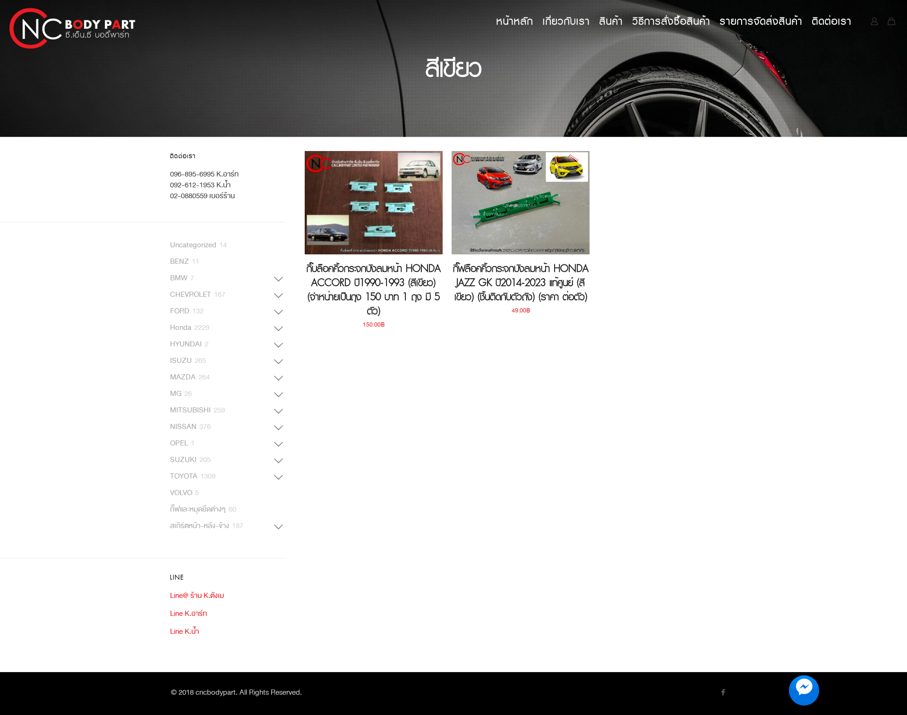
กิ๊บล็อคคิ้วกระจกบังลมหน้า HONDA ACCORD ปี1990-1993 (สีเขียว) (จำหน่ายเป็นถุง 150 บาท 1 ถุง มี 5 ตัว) (374, 290)
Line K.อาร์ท (188, 613)
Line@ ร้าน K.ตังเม (197, 595)
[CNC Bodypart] (73, 21)
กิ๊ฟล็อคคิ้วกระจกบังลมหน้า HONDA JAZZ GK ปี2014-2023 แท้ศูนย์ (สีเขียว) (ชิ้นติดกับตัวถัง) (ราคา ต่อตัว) (521, 282)
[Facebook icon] (723, 693)
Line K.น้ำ (184, 631)
